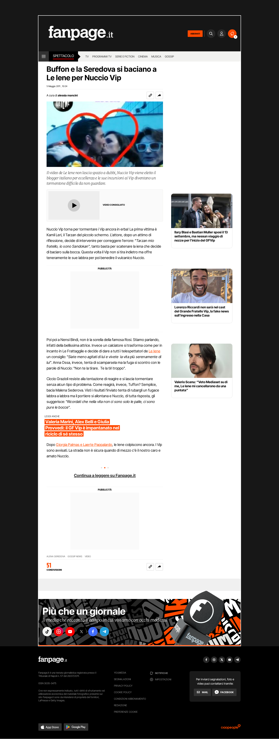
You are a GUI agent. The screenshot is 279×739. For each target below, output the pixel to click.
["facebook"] (93, 631)
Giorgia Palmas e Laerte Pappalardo (84, 444)
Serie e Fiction (124, 56)
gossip (169, 56)
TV (87, 56)
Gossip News (75, 556)
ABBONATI (195, 33)
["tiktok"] (47, 631)
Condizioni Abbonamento (130, 698)
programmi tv (102, 56)
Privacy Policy (123, 685)
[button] (159, 95)
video (88, 556)
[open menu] (43, 56)
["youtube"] (70, 631)
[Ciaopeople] (231, 728)
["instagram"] (58, 631)
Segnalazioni (122, 679)
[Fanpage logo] (75, 33)
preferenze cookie (126, 711)
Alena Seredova (56, 556)
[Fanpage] (52, 659)
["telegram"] (104, 631)
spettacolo (63, 56)
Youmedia (120, 672)
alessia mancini (68, 95)
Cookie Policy (123, 692)
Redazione (120, 705)
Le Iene (154, 351)
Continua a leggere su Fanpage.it (105, 475)
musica (156, 56)
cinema (143, 56)
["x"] (81, 631)
